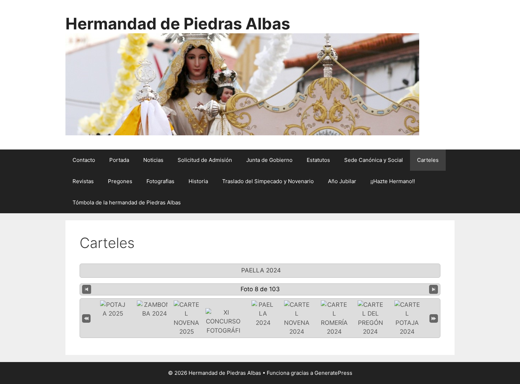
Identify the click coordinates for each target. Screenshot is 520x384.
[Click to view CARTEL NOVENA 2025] (186, 318)
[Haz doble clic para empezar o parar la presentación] (263, 314)
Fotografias (160, 181)
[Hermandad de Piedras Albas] (242, 83)
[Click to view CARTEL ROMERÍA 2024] (334, 318)
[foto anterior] (86, 289)
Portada (119, 160)
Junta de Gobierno (269, 160)
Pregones (120, 181)
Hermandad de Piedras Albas (177, 23)
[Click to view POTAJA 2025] (113, 309)
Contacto (84, 160)
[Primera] (86, 318)
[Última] (433, 318)
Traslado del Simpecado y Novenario (268, 181)
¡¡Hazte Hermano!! (392, 181)
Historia (198, 181)
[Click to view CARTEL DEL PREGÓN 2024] (370, 318)
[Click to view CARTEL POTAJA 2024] (407, 318)
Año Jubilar (342, 181)
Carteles (428, 160)
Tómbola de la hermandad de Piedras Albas (127, 202)
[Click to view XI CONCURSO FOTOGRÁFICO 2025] (223, 326)
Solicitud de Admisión (205, 160)
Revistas (83, 181)
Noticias (153, 160)
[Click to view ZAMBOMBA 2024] (154, 309)
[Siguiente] (433, 289)
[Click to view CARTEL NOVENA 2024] (297, 318)
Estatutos (318, 160)
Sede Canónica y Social (373, 160)
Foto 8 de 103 (260, 289)
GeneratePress (333, 372)
